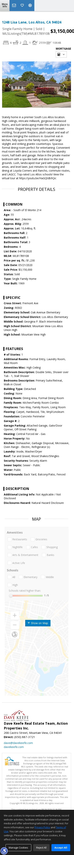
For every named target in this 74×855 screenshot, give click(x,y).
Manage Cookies (18, 847)
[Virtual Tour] (30, 5)
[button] (4, 850)
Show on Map (39, 623)
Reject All (41, 847)
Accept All (60, 847)
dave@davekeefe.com (18, 743)
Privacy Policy (42, 827)
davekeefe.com (14, 747)
